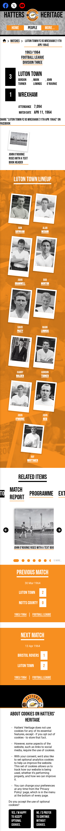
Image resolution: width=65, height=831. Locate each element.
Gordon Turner (22, 82)
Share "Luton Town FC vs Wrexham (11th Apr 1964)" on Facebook (30, 122)
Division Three (32, 62)
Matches (15, 41)
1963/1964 (32, 52)
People (32, 27)
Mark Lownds (37, 82)
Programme (41, 493)
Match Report (17, 493)
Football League (32, 57)
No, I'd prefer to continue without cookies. (43, 819)
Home (15, 27)
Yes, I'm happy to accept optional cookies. (18, 819)
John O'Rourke (52, 82)
